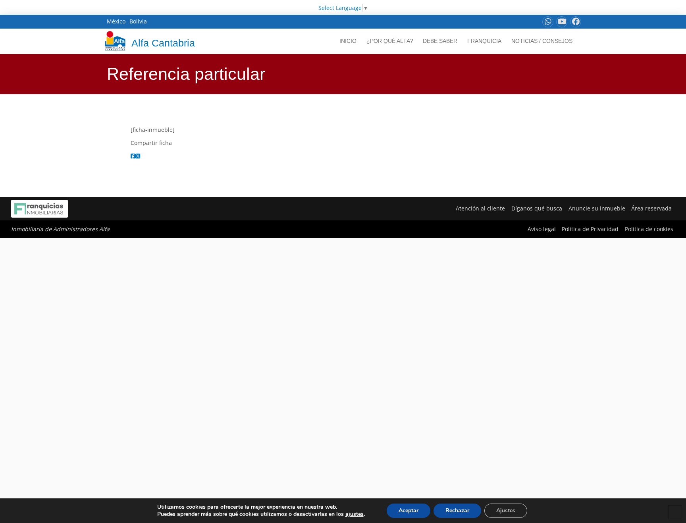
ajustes (354, 514)
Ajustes (505, 510)
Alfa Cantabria (163, 42)
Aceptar (408, 510)
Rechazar (457, 510)
